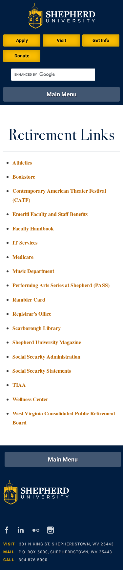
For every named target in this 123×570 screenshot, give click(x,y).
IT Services (24, 242)
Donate (22, 55)
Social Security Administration (46, 356)
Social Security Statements (41, 370)
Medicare (22, 257)
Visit (61, 40)
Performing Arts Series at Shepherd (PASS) (61, 285)
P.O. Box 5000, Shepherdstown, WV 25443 (65, 552)
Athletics (22, 162)
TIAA (19, 384)
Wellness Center (30, 399)
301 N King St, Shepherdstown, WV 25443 (66, 544)
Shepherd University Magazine (46, 342)
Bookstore (23, 176)
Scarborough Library (36, 328)
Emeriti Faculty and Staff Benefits (50, 214)
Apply (22, 40)
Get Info (100, 40)
